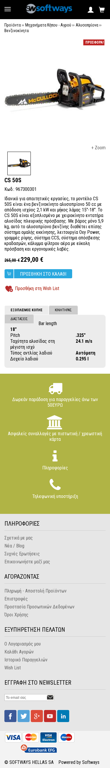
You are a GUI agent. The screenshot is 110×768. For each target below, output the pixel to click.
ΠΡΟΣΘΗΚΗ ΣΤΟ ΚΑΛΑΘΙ (43, 274)
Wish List (12, 668)
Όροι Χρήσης (16, 615)
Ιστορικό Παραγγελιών (26, 660)
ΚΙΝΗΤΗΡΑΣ (63, 310)
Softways (90, 762)
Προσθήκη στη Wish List (37, 288)
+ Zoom (98, 147)
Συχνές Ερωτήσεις (22, 554)
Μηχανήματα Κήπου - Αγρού (48, 25)
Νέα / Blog (14, 546)
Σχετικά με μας (18, 538)
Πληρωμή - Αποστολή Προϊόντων (35, 591)
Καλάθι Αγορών (19, 652)
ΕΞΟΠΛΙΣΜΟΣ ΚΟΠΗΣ (27, 310)
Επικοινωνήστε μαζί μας (27, 562)
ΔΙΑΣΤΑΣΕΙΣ (19, 319)
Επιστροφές (16, 599)
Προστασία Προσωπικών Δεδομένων (39, 607)
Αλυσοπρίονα (87, 25)
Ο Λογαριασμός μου (22, 644)
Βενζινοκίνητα (16, 30)
